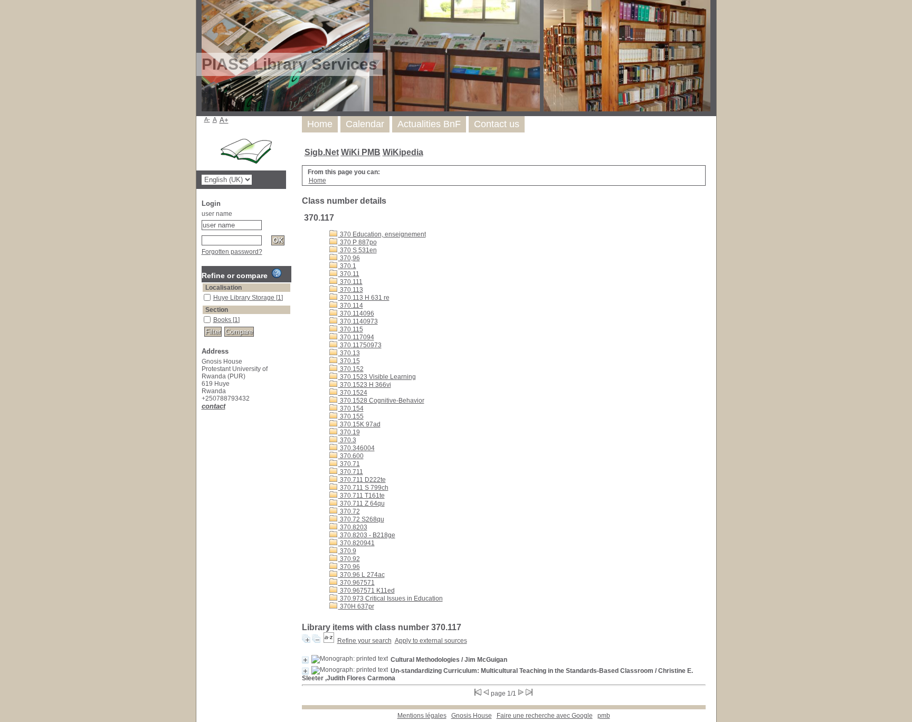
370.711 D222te (362, 479)
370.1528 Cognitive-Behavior (381, 400)
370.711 (350, 472)
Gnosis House (471, 715)
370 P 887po (357, 242)
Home (319, 124)
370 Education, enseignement (382, 234)
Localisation (223, 287)
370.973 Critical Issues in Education (390, 598)
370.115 (350, 329)
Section (216, 310)
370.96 (349, 567)
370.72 (349, 511)
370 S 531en (357, 250)
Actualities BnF (429, 124)
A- (207, 119)
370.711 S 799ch (363, 487)
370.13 (349, 353)
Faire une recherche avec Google (545, 715)
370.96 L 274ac (361, 574)
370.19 (349, 432)
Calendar (365, 124)
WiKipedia (403, 152)
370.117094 (356, 337)
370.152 (351, 369)
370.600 (351, 456)
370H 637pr (356, 606)
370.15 (349, 361)
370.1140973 (358, 321)
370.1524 (352, 392)
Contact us (496, 124)
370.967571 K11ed (366, 590)
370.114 (350, 305)
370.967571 (356, 582)
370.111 (350, 282)
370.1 (347, 266)
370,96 (349, 258)
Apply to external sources (431, 640)
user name (217, 213)
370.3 (347, 440)
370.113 (350, 289)
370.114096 (356, 313)
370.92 (349, 559)
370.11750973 (360, 345)
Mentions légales (421, 715)
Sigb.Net (322, 152)
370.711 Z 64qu (361, 503)
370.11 (348, 274)
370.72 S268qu (361, 519)
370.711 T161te (361, 495)
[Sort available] (329, 640)
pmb (603, 715)
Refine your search (364, 640)
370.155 (351, 416)
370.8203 (352, 527)
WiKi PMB (361, 152)
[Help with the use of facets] (276, 273)
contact (213, 406)
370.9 (347, 551)
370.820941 (356, 543)
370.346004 (356, 448)
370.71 (349, 464)
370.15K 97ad (359, 424)
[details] (305, 660)
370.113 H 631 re (364, 297)
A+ (224, 120)
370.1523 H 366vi (364, 384)
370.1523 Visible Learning (377, 377)
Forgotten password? (232, 251)
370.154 (351, 408)
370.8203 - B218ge (366, 535)
